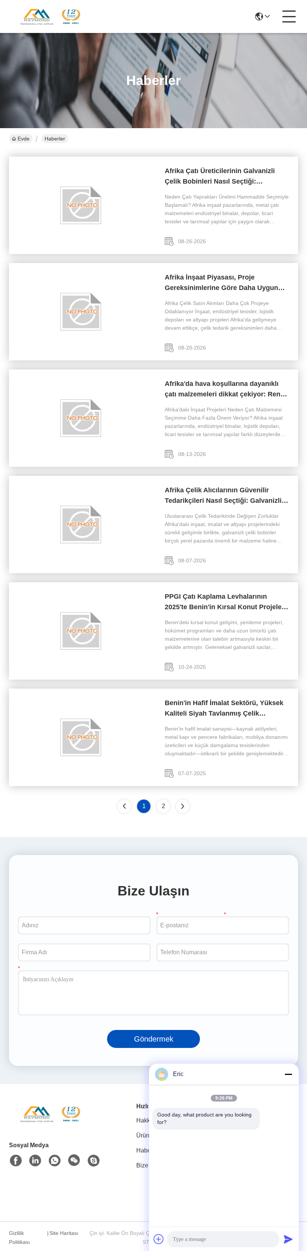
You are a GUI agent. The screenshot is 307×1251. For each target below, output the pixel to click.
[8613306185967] (54, 1160)
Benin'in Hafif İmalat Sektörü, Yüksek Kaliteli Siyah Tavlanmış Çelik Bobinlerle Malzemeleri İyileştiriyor (224, 709)
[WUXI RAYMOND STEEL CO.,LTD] (50, 16)
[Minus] (288, 1074)
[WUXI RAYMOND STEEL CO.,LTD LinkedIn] (35, 1160)
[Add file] (159, 1239)
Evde (24, 139)
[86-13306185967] (93, 1160)
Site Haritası (63, 1233)
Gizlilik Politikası (19, 1237)
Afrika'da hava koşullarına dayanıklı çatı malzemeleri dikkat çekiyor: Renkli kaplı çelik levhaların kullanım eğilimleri (226, 389)
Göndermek (153, 1039)
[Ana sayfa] (50, 1123)
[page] (182, 806)
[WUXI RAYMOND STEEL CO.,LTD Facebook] (15, 1160)
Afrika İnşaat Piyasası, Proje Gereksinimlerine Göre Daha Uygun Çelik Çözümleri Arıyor (221, 283)
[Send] (288, 1239)
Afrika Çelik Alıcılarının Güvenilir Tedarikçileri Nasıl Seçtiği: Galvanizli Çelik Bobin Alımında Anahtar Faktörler (223, 496)
